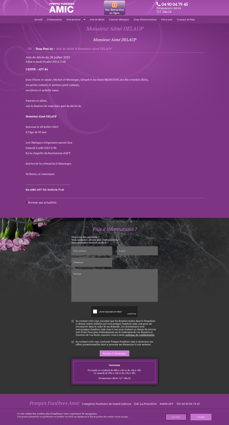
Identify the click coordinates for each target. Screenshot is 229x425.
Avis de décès (97, 19)
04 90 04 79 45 (175, 4)
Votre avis (166, 19)
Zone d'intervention (145, 19)
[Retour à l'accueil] (61, 7)
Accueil (38, 19)
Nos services (73, 19)
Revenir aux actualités (41, 202)
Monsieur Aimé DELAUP (95, 49)
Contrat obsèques (119, 19)
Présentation (54, 19)
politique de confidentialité (139, 334)
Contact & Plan (186, 19)
